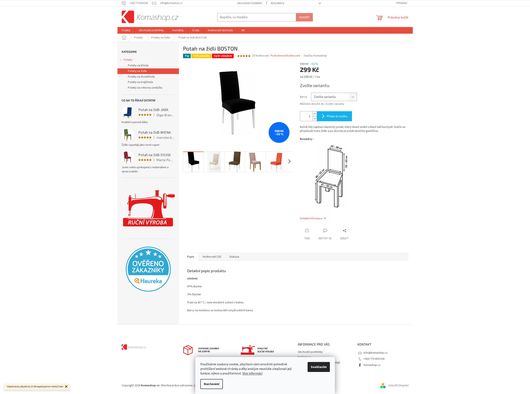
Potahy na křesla (138, 65)
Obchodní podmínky (249, 3)
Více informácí (252, 373)
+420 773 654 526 (374, 359)
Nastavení (211, 384)
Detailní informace (311, 218)
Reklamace (277, 3)
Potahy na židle (137, 71)
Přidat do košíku (337, 116)
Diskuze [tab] (234, 257)
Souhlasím (319, 367)
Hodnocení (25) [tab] (212, 257)
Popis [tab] (190, 257)
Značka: (315, 56)
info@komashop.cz (376, 353)
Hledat (304, 17)
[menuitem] (126, 30)
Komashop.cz (372, 365)
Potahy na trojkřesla (140, 82)
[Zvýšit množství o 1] (315, 113)
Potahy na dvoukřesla (141, 77)
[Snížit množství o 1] (315, 118)
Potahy (128, 60)
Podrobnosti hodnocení (285, 56)
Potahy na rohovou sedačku (145, 88)
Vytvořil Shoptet (398, 385)
